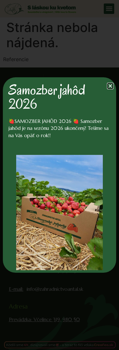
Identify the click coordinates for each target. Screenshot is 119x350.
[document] (59, 175)
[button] (110, 86)
